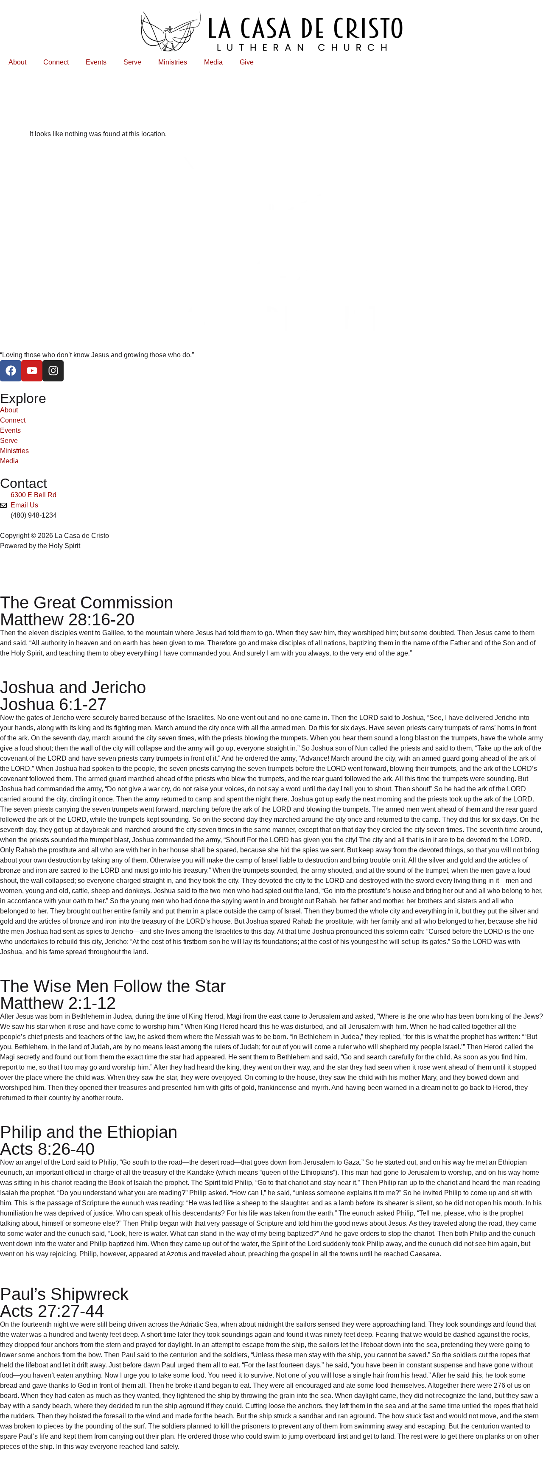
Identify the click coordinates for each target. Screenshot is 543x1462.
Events (96, 62)
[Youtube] (31, 370)
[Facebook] (10, 370)
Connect (56, 62)
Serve (132, 62)
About (17, 62)
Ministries (172, 62)
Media (213, 62)
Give (247, 62)
